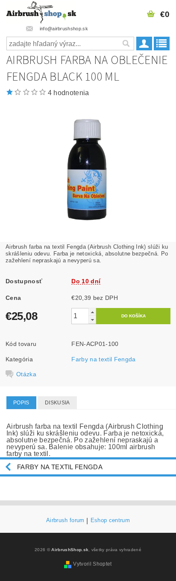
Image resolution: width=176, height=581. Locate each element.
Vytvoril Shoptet (92, 564)
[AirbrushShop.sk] (41, 11)
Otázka (26, 374)
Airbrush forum (65, 520)
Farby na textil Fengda (103, 359)
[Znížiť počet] (92, 320)
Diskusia (57, 403)
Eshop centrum (110, 520)
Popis (21, 403)
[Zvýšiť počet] (92, 312)
